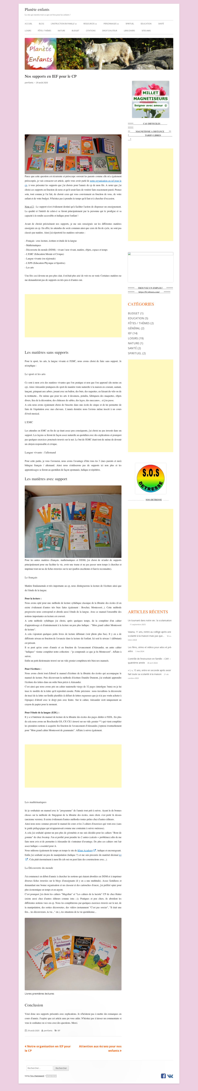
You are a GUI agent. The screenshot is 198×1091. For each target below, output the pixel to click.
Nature (61, 30)
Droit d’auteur (109, 30)
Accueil (28, 23)
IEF (59, 1030)
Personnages (110, 23)
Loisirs (28, 30)
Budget (75, 30)
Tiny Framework (37, 1076)
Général (134, 328)
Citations (90, 30)
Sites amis (146, 30)
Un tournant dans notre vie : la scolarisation (150, 620)
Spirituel (130, 23)
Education (146, 23)
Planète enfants (37, 9)
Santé (161, 23)
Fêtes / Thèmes (44, 30)
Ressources (89, 23)
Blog (41, 23)
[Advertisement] (73, 111)
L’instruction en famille (62, 23)
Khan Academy (86, 850)
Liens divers (129, 30)
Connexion (51, 1076)
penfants (29, 82)
